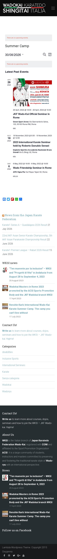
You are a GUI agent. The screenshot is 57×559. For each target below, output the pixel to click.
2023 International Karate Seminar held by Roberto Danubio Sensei (31, 143)
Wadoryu (6, 391)
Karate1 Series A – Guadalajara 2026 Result (24, 225)
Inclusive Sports (10, 358)
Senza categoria (10, 378)
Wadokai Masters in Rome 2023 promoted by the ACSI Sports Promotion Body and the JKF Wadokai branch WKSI (31, 290)
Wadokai (6, 384)
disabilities (7, 352)
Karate (5, 371)
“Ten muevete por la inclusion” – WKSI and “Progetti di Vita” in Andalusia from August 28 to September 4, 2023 (30, 272)
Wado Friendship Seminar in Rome (32, 167)
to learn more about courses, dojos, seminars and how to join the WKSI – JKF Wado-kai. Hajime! (27, 334)
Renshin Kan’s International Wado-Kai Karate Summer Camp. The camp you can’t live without (29, 308)
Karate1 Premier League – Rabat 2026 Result (25, 250)
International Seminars (13, 365)
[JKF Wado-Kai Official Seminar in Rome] (32, 92)
